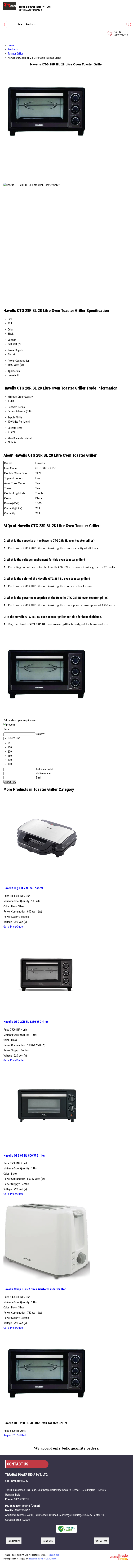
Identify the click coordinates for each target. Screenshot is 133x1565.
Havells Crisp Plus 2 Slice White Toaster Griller (34, 1289)
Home (11, 45)
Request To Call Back (15, 1435)
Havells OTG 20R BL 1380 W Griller (25, 1022)
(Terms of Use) (53, 1555)
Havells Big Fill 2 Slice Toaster (23, 888)
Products (13, 49)
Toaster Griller (15, 53)
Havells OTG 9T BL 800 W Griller (24, 1155)
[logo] (9, 9)
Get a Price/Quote (13, 926)
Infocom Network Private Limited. (43, 1559)
